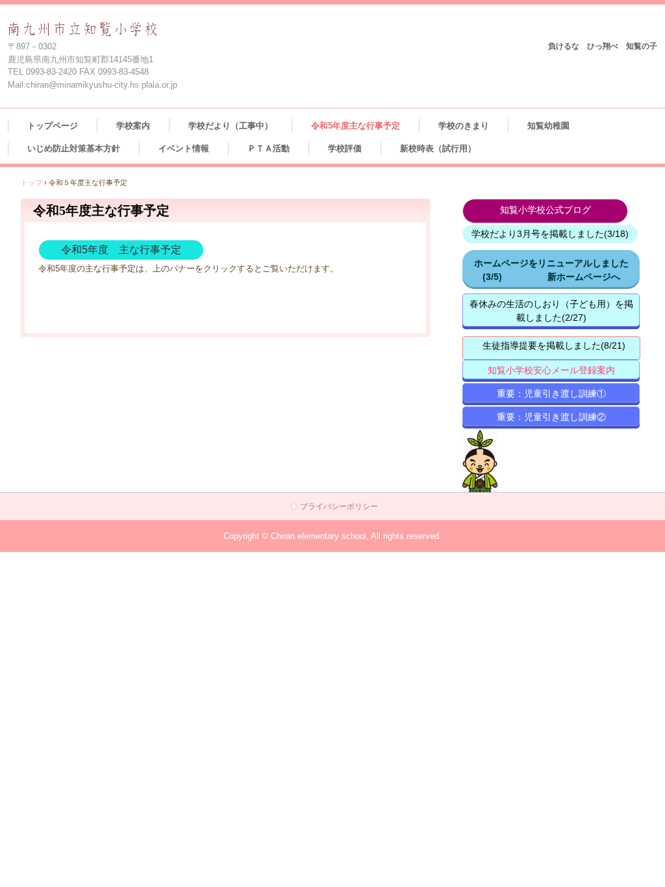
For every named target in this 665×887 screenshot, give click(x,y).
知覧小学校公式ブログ (545, 210)
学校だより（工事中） (230, 126)
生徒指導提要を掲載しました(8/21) (554, 345)
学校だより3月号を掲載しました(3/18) (550, 234)
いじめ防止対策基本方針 (73, 148)
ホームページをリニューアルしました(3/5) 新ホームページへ (551, 270)
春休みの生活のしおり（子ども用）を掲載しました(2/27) (551, 311)
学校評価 (345, 148)
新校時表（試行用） (438, 148)
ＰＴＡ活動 (268, 148)
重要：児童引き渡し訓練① (551, 393)
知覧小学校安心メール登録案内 (551, 370)
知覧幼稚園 (548, 126)
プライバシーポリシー (339, 506)
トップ (31, 182)
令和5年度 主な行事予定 (121, 249)
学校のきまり (463, 126)
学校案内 (133, 126)
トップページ (52, 126)
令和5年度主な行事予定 (355, 126)
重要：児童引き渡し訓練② (551, 417)
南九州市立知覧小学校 (112, 30)
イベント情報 (183, 148)
